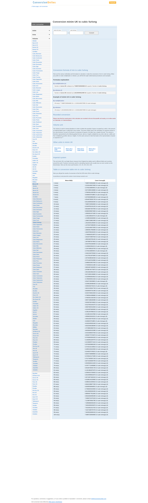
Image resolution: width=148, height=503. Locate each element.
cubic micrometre (37, 98)
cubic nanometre (37, 107)
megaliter (35, 177)
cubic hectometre (37, 83)
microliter (35, 179)
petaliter (35, 342)
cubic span (36, 124)
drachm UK (36, 147)
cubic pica (35, 115)
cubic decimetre (37, 64)
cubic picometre (37, 117)
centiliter (35, 51)
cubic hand (36, 81)
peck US (35, 340)
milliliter (35, 182)
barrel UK (35, 43)
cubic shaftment (37, 122)
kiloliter (34, 173)
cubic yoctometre (37, 130)
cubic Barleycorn (37, 55)
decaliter (35, 143)
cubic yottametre (37, 132)
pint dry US (36, 346)
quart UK (35, 352)
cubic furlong (73, 30)
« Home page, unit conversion (39, 6)
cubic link (35, 92)
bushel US (35, 49)
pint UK (35, 348)
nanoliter (35, 329)
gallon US (35, 162)
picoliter (35, 344)
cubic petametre (37, 113)
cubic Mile (35, 100)
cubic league (36, 90)
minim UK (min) (57, 30)
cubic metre (36, 96)
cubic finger (36, 73)
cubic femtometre (38, 70)
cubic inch (35, 85)
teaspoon (35, 359)
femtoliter (35, 158)
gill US (34, 169)
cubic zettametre (37, 137)
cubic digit (35, 66)
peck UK (35, 337)
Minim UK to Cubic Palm (69, 149)
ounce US (35, 335)
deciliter (35, 145)
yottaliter (35, 365)
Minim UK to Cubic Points (80, 149)
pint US (35, 350)
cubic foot (35, 75)
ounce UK (35, 333)
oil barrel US (36, 331)
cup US (35, 139)
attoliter (35, 41)
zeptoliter (35, 367)
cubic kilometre (37, 88)
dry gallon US (36, 152)
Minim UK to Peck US (92, 149)
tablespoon (36, 357)
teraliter (35, 361)
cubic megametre (37, 94)
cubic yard (35, 128)
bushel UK (35, 47)
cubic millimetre (37, 102)
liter (34, 175)
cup (34, 141)
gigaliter (35, 164)
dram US (35, 149)
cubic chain (36, 60)
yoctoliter (35, 363)
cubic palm (36, 109)
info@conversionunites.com (98, 498)
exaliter (35, 156)
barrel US (35, 45)
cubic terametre (37, 126)
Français (112, 2)
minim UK (35, 184)
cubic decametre (37, 62)
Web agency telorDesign (55, 501)
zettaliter (35, 370)
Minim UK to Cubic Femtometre (57, 149)
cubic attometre (37, 53)
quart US (35, 355)
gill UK (34, 167)
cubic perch (36, 111)
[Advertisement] (74, 12)
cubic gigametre (37, 79)
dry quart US (36, 154)
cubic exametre (37, 68)
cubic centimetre (37, 58)
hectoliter (35, 171)
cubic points (36, 120)
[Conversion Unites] (44, 2)
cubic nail (35, 105)
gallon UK (35, 160)
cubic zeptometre (37, 135)
